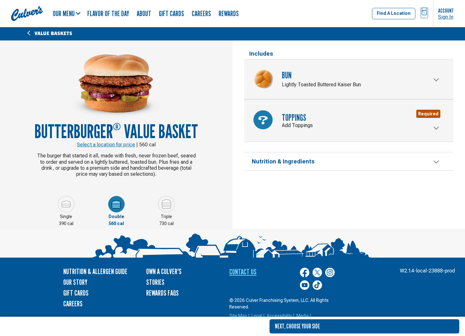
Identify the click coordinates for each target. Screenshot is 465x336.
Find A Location (394, 13)
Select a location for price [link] (106, 145)
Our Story (75, 282)
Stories (155, 282)
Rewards (229, 13)
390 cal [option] (66, 223)
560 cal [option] (116, 223)
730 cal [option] (166, 223)
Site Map (238, 315)
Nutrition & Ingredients (283, 161)
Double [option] (116, 216)
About (144, 13)
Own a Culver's (164, 271)
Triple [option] (166, 216)
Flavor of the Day (108, 13)
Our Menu (64, 13)
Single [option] (66, 216)
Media (302, 315)
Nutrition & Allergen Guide (95, 271)
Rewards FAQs (162, 292)
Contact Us (243, 271)
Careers (201, 13)
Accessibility (279, 315)
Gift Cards (171, 13)
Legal (256, 315)
